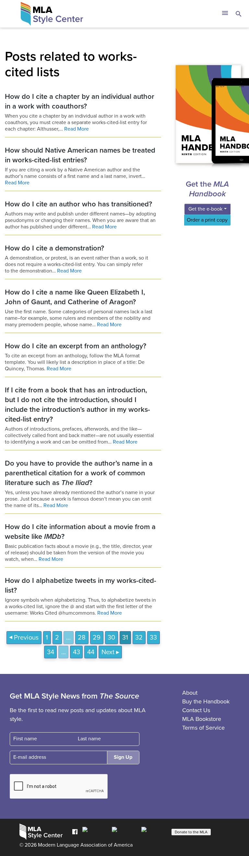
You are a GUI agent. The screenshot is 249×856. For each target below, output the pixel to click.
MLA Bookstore (201, 719)
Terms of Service (203, 727)
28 (82, 638)
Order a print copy (207, 220)
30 (111, 638)
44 (90, 652)
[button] (224, 14)
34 (50, 652)
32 (139, 638)
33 (153, 638)
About (189, 692)
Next (107, 652)
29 (97, 638)
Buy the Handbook (206, 701)
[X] (125, 831)
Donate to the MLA (191, 832)
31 (125, 638)
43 (76, 652)
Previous (26, 638)
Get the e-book (205, 209)
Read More (76, 129)
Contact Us (196, 710)
